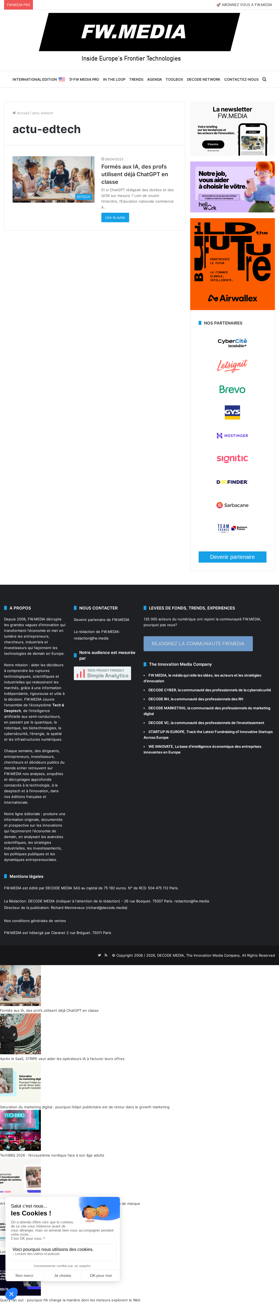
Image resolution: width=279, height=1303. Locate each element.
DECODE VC (158, 722)
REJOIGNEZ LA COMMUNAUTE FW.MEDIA (198, 643)
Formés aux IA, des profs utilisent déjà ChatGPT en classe (134, 174)
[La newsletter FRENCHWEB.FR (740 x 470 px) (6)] (232, 154)
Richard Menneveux (68, 907)
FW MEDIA (157, 675)
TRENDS (136, 79)
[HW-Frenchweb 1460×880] (232, 211)
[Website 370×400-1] (232, 309)
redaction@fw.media (91, 638)
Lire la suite (115, 217)
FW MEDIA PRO (85, 79)
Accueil (22, 113)
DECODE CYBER (162, 690)
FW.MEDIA (36, 619)
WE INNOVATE (160, 746)
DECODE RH (158, 699)
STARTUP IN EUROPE (166, 731)
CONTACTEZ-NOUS (241, 79)
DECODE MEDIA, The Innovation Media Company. (199, 955)
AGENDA (154, 79)
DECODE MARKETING (167, 708)
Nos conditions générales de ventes (35, 920)
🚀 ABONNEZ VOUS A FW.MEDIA (244, 4)
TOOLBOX (174, 79)
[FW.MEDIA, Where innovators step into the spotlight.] (139, 40)
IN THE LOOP (114, 79)
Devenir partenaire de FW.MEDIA (101, 619)
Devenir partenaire (232, 557)
